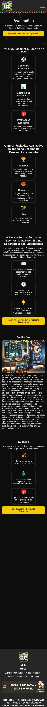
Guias (28, 673)
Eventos (8, 673)
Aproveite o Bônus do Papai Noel (23, 33)
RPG (26, 677)
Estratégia (34, 677)
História (19, 677)
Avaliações (37, 673)
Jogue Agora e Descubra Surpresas (23, 510)
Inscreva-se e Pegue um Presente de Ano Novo (23, 321)
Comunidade (18, 673)
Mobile (11, 677)
